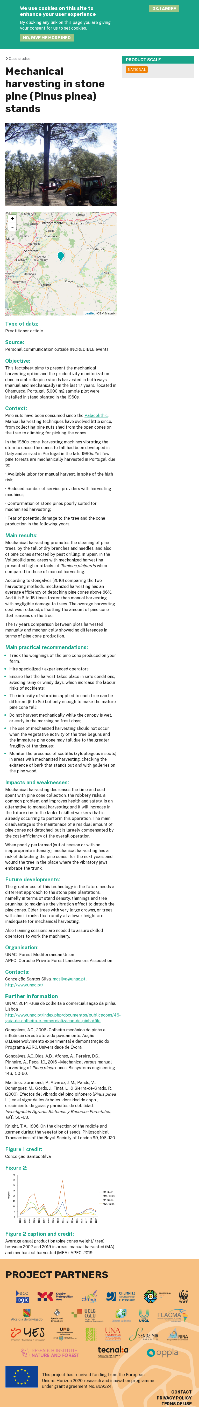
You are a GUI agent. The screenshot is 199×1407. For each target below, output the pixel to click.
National (137, 69)
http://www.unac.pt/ (24, 985)
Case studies (20, 58)
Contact (181, 1392)
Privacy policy (174, 1398)
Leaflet (90, 313)
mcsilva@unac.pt (69, 979)
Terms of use (176, 1403)
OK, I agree (164, 8)
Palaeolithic (96, 415)
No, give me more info (47, 37)
